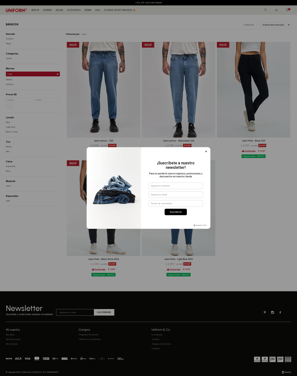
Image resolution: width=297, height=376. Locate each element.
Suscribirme (176, 212)
